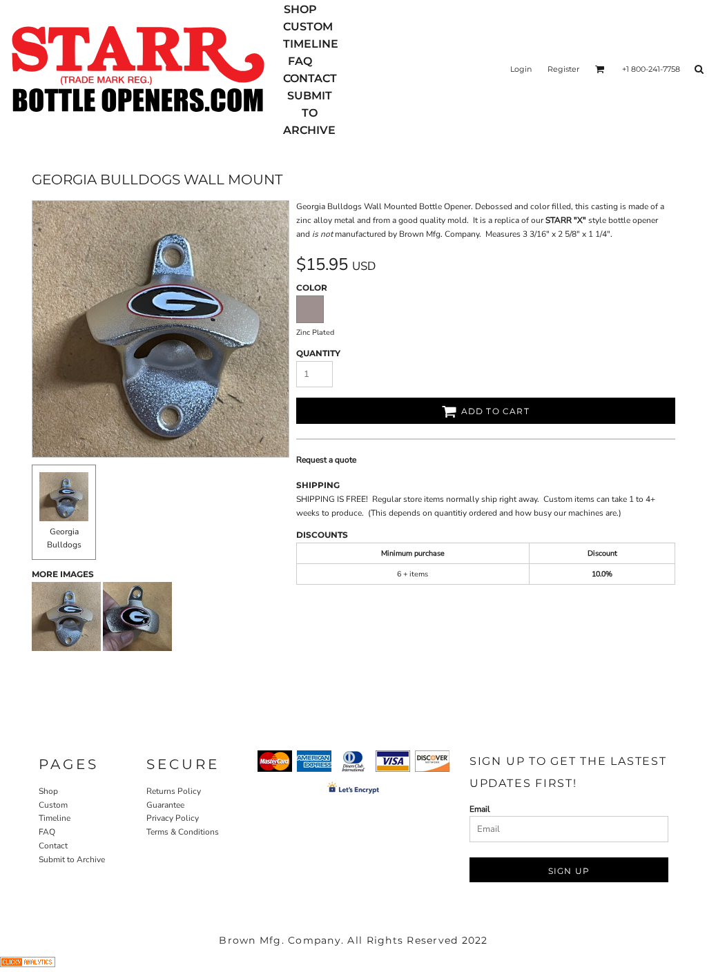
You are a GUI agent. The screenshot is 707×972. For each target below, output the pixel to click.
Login (521, 69)
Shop (48, 791)
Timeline (54, 818)
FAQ (47, 831)
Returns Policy (173, 791)
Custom (53, 804)
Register (563, 69)
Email (479, 809)
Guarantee (165, 804)
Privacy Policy (172, 818)
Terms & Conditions (182, 831)
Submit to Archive (72, 859)
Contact (53, 845)
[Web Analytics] (27, 964)
